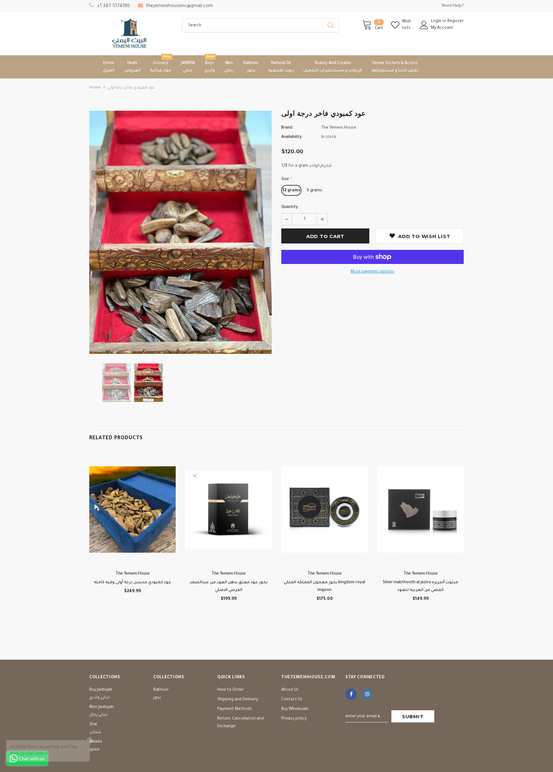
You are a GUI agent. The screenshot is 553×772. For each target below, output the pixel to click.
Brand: (287, 128)
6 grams (314, 190)
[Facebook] (351, 694)
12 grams (291, 190)
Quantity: (290, 207)
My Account (442, 28)
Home (95, 88)
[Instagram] (367, 694)
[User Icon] (424, 25)
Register (455, 21)
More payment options (372, 272)
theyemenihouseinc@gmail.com (179, 6)
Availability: (292, 137)
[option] (180, 232)
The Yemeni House (338, 128)
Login (436, 21)
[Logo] (130, 33)
